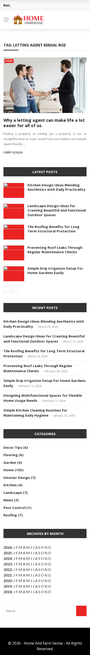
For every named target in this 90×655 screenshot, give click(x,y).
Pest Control (14, 507)
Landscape (12, 492)
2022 (7, 569)
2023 (7, 564)
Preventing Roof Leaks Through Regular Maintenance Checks (54, 249)
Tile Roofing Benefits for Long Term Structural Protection (53, 229)
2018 (7, 592)
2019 (7, 586)
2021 (7, 575)
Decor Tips (12, 447)
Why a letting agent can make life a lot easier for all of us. (44, 122)
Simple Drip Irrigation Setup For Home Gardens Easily (55, 270)
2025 (7, 553)
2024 (7, 558)
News (8, 500)
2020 (7, 580)
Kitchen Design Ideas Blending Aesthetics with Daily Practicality (56, 187)
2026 (7, 547)
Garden (9, 462)
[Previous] (6, 289)
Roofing (10, 515)
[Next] (14, 289)
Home (9, 60)
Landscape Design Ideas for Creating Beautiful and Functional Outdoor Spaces (56, 210)
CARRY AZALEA (13, 152)
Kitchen (10, 485)
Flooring (10, 454)
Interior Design (16, 477)
